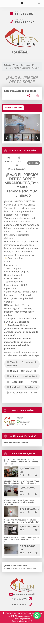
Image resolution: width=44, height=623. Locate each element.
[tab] (13, 107)
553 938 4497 (24, 21)
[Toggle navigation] (39, 3)
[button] (7, 124)
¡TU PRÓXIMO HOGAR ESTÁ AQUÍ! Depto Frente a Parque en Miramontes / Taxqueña (21, 461)
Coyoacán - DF (27, 65)
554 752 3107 (24, 13)
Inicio (8, 65)
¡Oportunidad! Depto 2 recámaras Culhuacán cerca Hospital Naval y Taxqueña (19, 502)
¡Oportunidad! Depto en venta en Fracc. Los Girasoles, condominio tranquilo (21, 482)
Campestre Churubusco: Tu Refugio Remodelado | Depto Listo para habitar (21, 521)
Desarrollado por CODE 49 (22, 621)
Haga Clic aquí (10, 568)
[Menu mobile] (22, 3)
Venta (15, 65)
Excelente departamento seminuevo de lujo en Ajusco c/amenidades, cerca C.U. (21, 539)
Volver (37, 68)
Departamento (12, 68)
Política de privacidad (22, 619)
